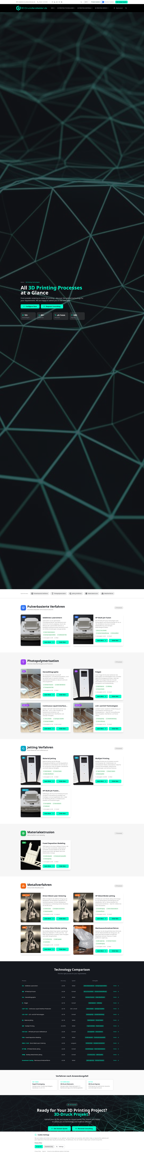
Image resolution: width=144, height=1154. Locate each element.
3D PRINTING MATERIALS (84, 8)
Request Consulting (53, 306)
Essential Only (49, 1146)
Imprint (44, 1151)
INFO (52, 8)
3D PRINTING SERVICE (101, 8)
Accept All (39, 1146)
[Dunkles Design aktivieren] (81, 2)
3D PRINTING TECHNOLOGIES (65, 8)
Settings (61, 1146)
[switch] (102, 2)
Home (22, 282)
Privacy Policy (38, 1143)
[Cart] (126, 8)
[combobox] (87, 2)
